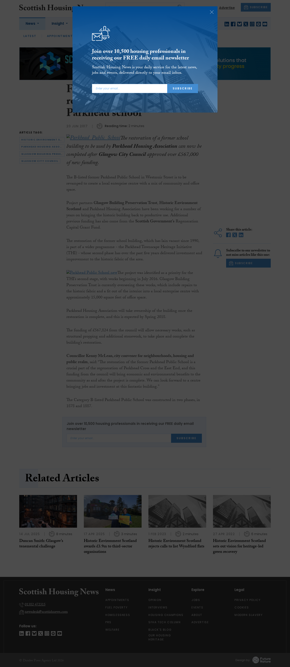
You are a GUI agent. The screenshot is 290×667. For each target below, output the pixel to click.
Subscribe (183, 88)
